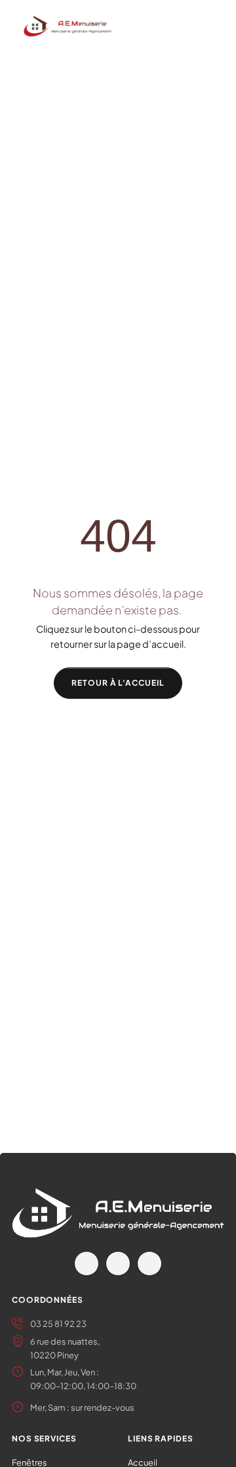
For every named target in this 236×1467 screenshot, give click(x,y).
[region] (118, 1358)
